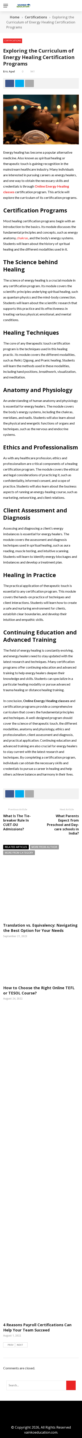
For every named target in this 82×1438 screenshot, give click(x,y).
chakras (22, 238)
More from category (19, 852)
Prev (10, 1344)
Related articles (16, 847)
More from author (44, 847)
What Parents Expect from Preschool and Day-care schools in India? (63, 825)
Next (20, 1344)
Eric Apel (9, 71)
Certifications (12, 40)
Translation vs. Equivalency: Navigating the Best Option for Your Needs (40, 928)
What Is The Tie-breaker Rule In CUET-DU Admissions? (17, 822)
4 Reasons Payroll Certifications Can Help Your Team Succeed (37, 1327)
